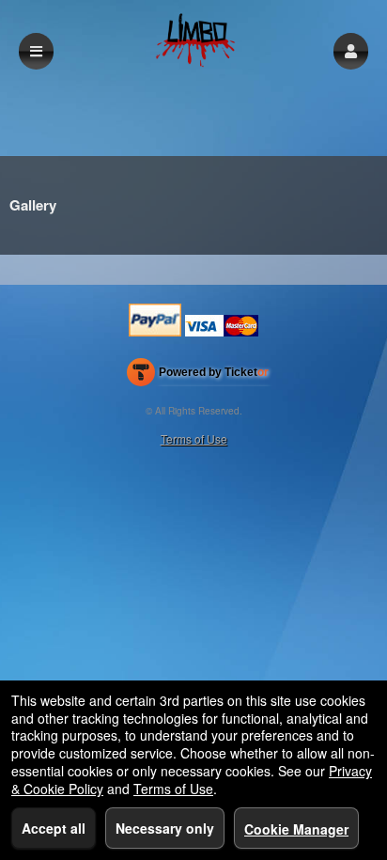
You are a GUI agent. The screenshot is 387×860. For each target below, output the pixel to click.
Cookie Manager (296, 829)
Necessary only (165, 828)
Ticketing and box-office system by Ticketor (198, 376)
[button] (350, 51)
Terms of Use (194, 438)
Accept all (53, 828)
